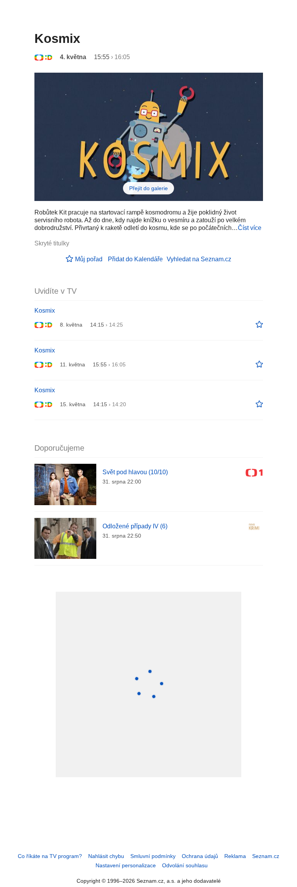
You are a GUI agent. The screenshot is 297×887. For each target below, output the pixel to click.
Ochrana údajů (200, 856)
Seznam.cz (265, 856)
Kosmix (44, 310)
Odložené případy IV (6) (134, 526)
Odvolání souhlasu (185, 865)
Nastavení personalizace (126, 865)
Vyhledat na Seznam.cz (199, 259)
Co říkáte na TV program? (50, 856)
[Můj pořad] (259, 325)
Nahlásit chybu (106, 856)
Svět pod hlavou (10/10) (135, 472)
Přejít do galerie (148, 188)
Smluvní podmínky (153, 856)
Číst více (249, 228)
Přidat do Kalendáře (135, 259)
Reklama (235, 856)
